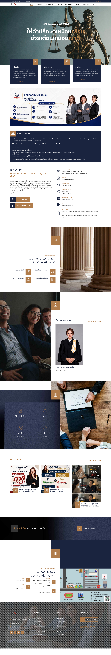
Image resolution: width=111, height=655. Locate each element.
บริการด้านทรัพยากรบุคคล (39, 631)
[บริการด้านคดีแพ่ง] (28, 272)
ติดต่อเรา (95, 4)
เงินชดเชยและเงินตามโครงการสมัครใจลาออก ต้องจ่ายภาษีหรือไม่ (58, 491)
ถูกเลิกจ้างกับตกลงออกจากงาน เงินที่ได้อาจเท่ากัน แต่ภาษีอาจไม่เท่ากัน (27, 491)
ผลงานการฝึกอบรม (61, 622)
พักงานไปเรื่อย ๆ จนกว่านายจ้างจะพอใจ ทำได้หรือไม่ (90, 506)
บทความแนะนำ (68, 4)
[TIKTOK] (58, 205)
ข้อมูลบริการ (86, 4)
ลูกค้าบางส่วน (60, 625)
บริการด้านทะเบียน (38, 634)
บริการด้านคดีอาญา (38, 622)
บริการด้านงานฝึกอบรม (39, 638)
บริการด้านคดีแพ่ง (38, 618)
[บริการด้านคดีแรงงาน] (28, 280)
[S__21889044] (81, 585)
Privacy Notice (60, 634)
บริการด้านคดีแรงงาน (38, 625)
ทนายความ (59, 4)
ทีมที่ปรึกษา (59, 631)
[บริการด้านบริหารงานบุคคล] (53, 272)
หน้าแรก (31, 4)
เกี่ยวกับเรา (39, 4)
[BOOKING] (58, 213)
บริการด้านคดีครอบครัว (39, 628)
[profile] (69, 344)
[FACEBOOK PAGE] (58, 199)
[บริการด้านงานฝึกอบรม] (53, 280)
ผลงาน (77, 4)
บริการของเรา (49, 4)
